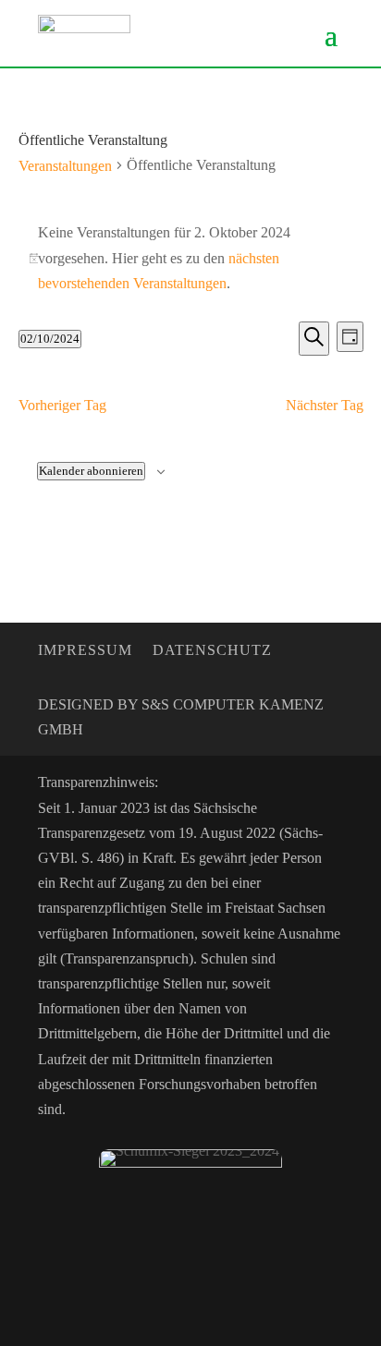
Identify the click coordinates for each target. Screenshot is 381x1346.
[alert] (190, 258)
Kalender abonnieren (91, 471)
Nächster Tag (324, 405)
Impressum (85, 651)
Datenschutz (212, 651)
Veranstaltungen (65, 166)
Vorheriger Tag (62, 405)
